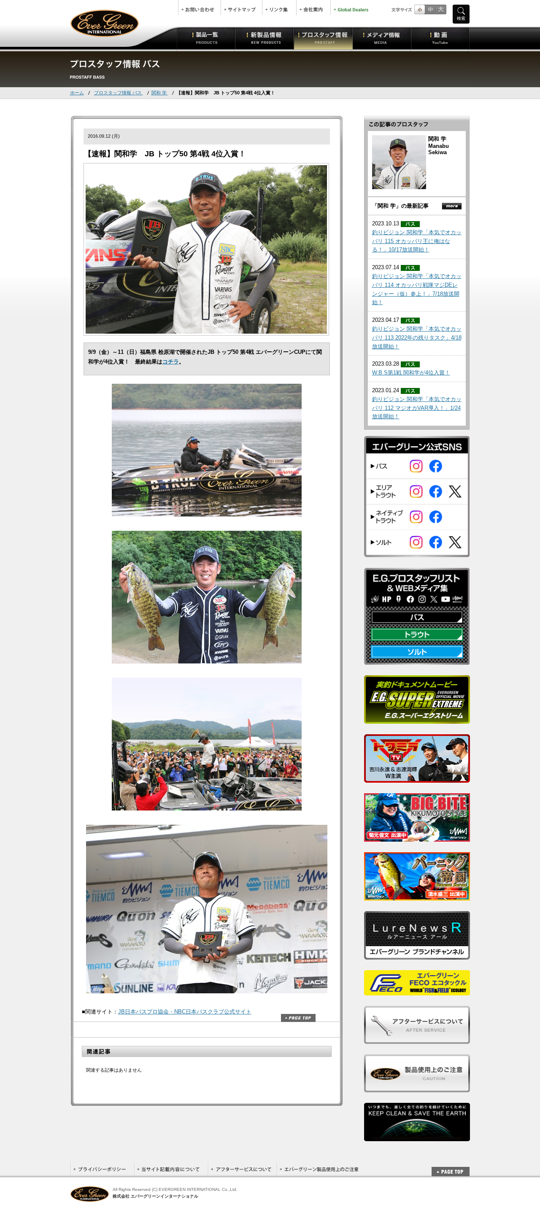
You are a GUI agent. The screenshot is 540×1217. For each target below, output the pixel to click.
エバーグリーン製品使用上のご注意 (319, 1169)
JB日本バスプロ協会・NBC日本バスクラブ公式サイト (184, 1011)
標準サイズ (419, 9)
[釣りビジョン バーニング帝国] (417, 896)
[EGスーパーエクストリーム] (417, 719)
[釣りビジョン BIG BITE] (417, 837)
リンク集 (279, 7)
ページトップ (298, 1018)
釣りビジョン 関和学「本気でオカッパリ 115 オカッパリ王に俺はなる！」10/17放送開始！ (417, 241)
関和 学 (159, 92)
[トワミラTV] (417, 778)
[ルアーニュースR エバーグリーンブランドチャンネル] (417, 955)
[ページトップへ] (451, 1167)
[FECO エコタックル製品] (417, 991)
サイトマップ (241, 7)
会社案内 (313, 7)
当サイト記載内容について (171, 1169)
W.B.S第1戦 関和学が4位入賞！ (411, 372)
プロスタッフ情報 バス (118, 92)
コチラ (170, 361)
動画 (440, 38)
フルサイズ (440, 9)
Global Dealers (352, 7)
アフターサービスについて (242, 1169)
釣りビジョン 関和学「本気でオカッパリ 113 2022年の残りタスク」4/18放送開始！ (417, 338)
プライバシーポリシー (102, 1169)
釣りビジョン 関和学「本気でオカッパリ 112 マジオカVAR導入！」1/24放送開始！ (417, 408)
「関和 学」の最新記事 (400, 206)
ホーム (77, 92)
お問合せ (199, 7)
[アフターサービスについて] (417, 1039)
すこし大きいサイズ (430, 9)
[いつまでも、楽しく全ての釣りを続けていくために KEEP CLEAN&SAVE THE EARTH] (417, 1137)
